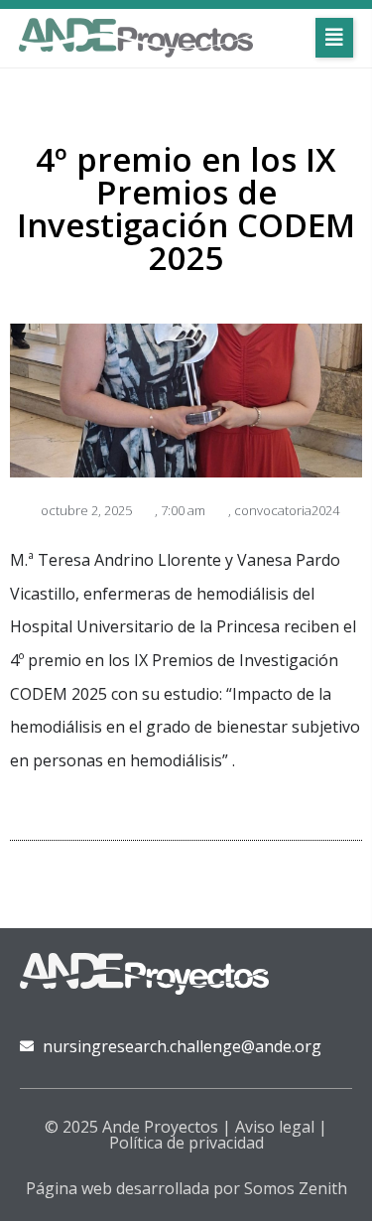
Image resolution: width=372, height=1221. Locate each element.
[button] (334, 38)
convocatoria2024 (286, 510)
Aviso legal (274, 1127)
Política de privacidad (186, 1142)
